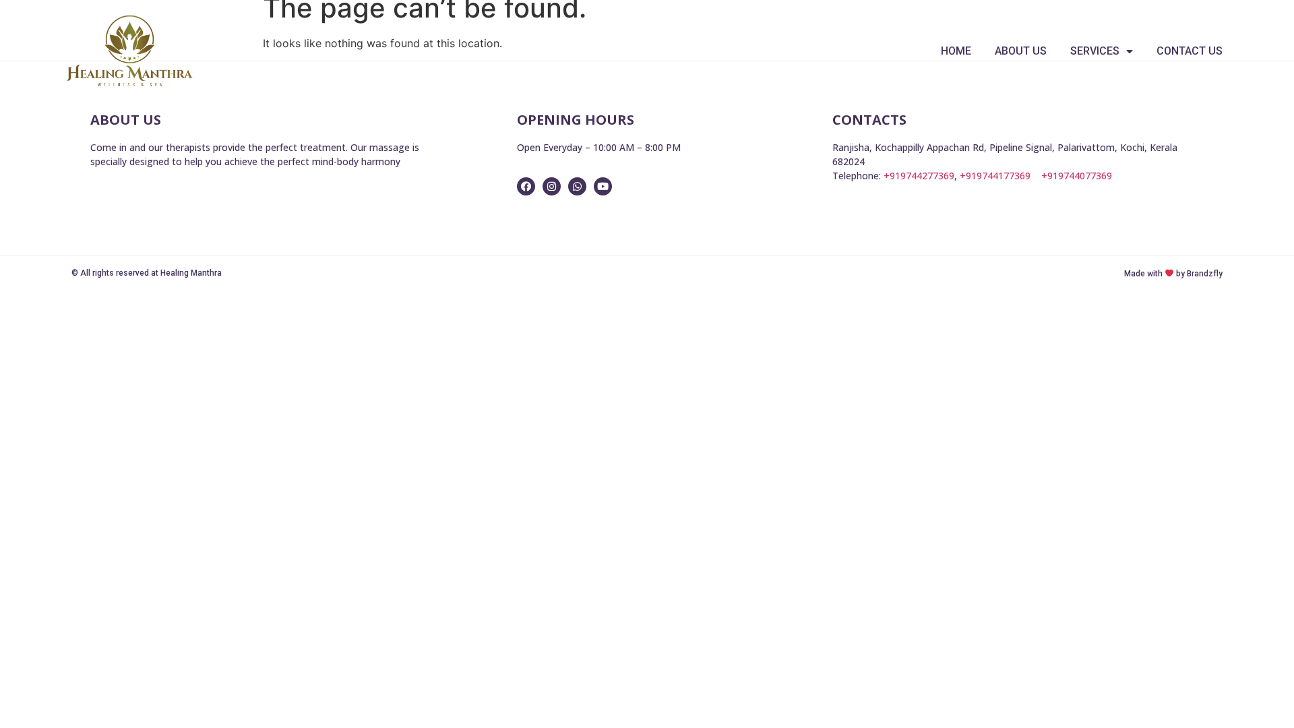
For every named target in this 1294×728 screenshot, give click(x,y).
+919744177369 (995, 175)
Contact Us (1190, 50)
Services (1094, 50)
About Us (1021, 50)
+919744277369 (919, 175)
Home (956, 50)
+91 (1076, 175)
